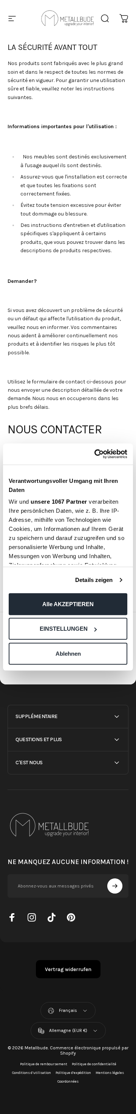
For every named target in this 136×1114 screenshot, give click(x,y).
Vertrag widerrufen (68, 969)
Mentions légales (110, 1073)
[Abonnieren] (114, 886)
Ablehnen (68, 653)
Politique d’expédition (73, 1073)
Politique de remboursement (43, 1064)
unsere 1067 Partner (59, 501)
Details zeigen (94, 580)
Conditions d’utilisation (31, 1073)
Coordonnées (68, 1081)
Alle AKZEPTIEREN (68, 603)
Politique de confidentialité (94, 1064)
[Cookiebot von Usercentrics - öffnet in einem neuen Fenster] (96, 454)
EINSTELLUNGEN (64, 628)
